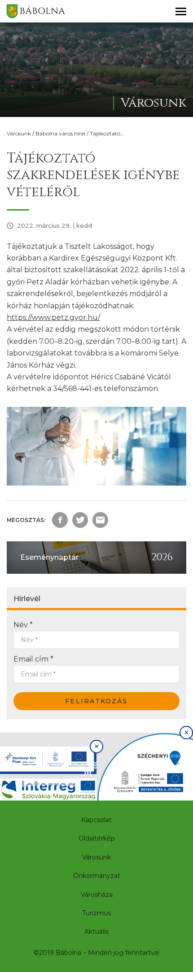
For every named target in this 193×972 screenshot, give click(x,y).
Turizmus (96, 913)
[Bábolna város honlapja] (36, 11)
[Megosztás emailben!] (100, 520)
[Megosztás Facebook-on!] (60, 520)
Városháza (97, 895)
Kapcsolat (96, 820)
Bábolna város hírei (60, 133)
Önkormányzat (96, 876)
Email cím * (33, 659)
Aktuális (96, 931)
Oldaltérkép (97, 838)
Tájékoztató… (107, 133)
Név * (23, 625)
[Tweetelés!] (80, 520)
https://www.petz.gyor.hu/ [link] (53, 317)
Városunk (19, 133)
